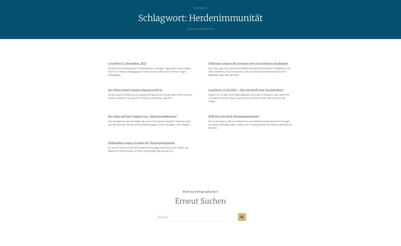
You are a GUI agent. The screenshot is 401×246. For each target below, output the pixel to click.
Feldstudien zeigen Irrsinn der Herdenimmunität (141, 143)
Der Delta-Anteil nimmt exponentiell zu (135, 90)
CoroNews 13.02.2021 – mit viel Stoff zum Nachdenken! (246, 90)
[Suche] (242, 217)
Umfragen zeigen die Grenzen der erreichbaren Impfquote (248, 63)
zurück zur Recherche (200, 28)
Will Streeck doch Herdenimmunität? (234, 116)
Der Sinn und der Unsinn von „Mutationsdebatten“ (143, 116)
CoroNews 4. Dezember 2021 (127, 63)
